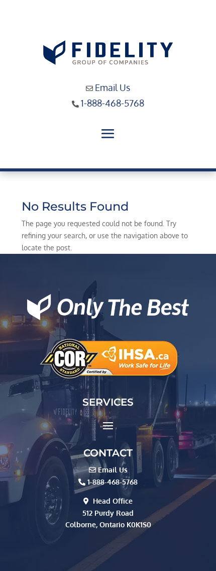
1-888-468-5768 (112, 103)
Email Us (112, 87)
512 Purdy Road (108, 513)
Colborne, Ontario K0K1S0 (108, 524)
